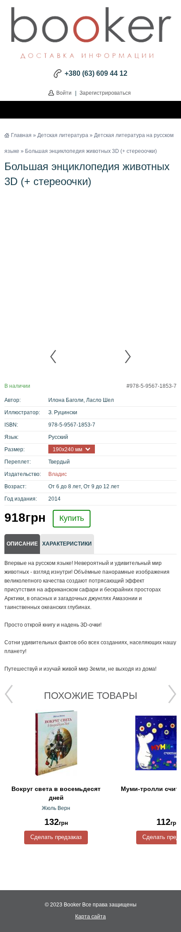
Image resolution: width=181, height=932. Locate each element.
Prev (53, 356)
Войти (64, 93)
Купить (71, 518)
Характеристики (67, 544)
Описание (22, 544)
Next (127, 356)
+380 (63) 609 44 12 (96, 73)
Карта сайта (90, 916)
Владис (57, 474)
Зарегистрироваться (105, 93)
